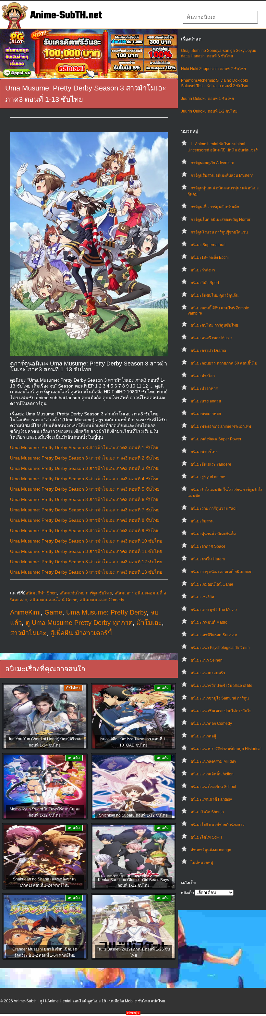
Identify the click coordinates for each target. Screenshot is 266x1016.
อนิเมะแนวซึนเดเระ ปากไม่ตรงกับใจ (221, 711)
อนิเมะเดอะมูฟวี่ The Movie (214, 609)
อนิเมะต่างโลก (203, 376)
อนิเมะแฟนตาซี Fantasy (211, 799)
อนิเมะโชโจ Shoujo (207, 812)
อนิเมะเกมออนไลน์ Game (212, 584)
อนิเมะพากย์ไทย (204, 451)
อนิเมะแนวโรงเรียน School (213, 786)
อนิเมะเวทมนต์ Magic (209, 622)
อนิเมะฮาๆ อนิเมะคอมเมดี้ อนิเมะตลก (221, 571)
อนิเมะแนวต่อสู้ (203, 736)
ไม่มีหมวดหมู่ (202, 862)
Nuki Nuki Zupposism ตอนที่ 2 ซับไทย (213, 68)
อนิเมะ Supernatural (208, 245)
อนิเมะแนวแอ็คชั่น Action (212, 774)
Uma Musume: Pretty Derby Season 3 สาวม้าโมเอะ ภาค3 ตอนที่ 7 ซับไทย (85, 509)
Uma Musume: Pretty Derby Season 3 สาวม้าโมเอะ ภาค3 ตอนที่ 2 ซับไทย (85, 457)
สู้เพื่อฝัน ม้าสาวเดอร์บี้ (81, 633)
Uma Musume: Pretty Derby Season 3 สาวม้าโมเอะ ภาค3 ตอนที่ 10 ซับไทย (86, 541)
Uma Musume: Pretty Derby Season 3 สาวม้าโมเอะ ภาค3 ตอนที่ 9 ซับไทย (85, 530)
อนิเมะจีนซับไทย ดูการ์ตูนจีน (214, 295)
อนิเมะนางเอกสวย (206, 401)
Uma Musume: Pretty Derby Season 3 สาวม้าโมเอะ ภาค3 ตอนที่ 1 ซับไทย (85, 447)
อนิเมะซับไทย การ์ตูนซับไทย (214, 325)
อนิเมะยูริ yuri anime (208, 477)
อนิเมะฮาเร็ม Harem (208, 559)
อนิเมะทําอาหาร (204, 388)
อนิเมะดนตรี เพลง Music (211, 338)
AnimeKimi (25, 612)
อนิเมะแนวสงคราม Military (213, 761)
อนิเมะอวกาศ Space (208, 546)
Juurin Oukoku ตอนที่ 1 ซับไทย (207, 98)
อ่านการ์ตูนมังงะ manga (211, 850)
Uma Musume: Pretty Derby (106, 612)
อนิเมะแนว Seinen (207, 660)
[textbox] (220, 17)
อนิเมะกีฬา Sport (205, 283)
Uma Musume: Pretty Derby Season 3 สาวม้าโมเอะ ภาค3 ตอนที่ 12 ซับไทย (86, 561)
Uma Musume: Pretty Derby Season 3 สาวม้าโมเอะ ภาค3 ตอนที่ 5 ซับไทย (85, 489)
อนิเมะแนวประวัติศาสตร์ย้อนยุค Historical (226, 749)
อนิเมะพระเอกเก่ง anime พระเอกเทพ (221, 426)
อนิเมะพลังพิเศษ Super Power (216, 439)
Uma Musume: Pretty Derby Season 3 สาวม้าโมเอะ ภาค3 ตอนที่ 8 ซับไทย (85, 520)
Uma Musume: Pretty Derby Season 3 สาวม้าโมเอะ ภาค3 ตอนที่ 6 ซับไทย (85, 499)
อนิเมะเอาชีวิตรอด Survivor (214, 635)
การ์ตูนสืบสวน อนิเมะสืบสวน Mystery (222, 175)
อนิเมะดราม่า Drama (208, 350)
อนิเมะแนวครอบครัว (208, 673)
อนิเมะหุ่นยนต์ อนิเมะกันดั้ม (213, 534)
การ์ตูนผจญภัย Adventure (212, 163)
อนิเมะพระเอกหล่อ (206, 414)
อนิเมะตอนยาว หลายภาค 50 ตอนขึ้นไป (224, 363)
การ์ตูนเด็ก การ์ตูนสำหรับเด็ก (215, 207)
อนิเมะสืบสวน (202, 521)
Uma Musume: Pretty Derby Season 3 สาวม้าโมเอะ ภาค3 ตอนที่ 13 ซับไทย (86, 572)
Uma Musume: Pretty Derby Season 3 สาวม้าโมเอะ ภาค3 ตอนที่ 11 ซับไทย (86, 551)
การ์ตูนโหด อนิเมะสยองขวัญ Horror (220, 219)
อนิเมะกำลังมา (203, 270)
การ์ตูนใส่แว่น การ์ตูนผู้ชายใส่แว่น (219, 232)
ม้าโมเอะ (149, 622)
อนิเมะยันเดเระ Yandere (211, 464)
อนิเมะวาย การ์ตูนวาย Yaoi (213, 508)
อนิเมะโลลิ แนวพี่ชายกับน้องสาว (218, 824)
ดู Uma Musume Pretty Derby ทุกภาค (79, 622)
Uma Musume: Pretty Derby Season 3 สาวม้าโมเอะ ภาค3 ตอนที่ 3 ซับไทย (85, 468)
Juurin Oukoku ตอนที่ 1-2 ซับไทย (209, 111)
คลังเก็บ (187, 892)
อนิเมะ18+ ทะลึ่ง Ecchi (210, 257)
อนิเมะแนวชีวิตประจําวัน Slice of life (221, 685)
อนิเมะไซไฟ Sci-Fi (206, 837)
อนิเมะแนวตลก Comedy (211, 723)
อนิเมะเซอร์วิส (202, 597)
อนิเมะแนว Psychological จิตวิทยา (220, 647)
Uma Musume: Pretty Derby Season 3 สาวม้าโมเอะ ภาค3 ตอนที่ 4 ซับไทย (85, 478)
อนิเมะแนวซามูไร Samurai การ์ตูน (220, 698)
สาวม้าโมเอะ (28, 633)
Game (53, 612)
